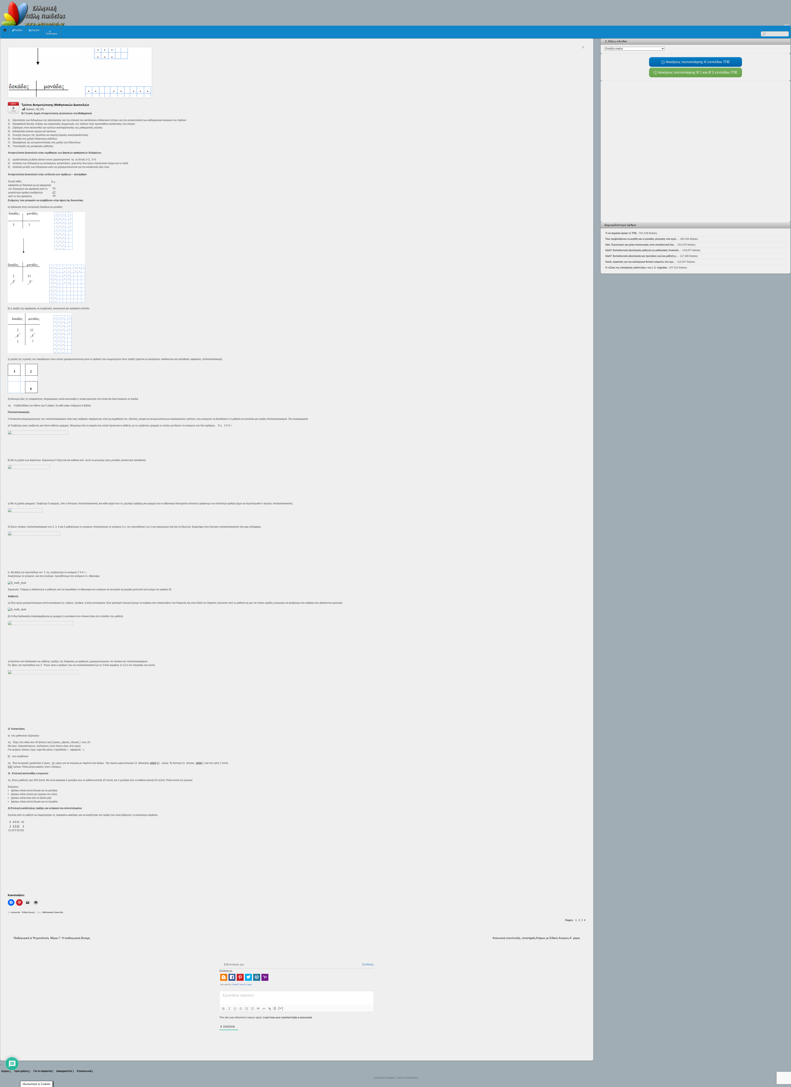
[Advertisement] (716, 11)
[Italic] (229, 1008)
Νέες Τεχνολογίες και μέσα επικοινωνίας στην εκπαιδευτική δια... (640, 244)
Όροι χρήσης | (22, 1071)
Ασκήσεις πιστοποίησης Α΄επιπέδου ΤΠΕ (697, 62)
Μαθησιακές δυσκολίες (52, 912)
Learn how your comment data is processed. (287, 1017)
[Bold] (223, 1008)
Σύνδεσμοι (51, 33)
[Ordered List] (246, 1008)
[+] (280, 1008)
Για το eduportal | (43, 1071)
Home (5, 30)
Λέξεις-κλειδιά (617, 41)
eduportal (15, 912)
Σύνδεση (367, 964)
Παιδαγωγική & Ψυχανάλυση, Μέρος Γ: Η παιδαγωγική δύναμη (52, 938)
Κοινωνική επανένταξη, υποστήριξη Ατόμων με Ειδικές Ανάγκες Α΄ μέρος (536, 938)
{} (275, 1008)
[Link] (270, 1008)
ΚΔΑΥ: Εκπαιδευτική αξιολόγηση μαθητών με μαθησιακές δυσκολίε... (642, 250)
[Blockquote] (258, 1008)
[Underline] (235, 1008)
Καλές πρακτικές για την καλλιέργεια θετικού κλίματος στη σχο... (640, 261)
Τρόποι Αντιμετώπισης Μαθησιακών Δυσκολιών (55, 104)
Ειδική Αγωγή (28, 912)
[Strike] (241, 1008)
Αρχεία (35, 30)
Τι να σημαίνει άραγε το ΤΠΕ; (621, 233)
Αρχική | (6, 1071)
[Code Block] (264, 1008)
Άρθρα (18, 30)
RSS (786, 25)
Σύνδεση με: (226, 970)
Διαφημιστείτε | (65, 1071)
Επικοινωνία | (85, 1071)
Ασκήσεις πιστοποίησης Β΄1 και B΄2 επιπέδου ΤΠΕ (697, 72)
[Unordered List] (252, 1008)
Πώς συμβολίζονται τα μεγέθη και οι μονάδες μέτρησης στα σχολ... (641, 239)
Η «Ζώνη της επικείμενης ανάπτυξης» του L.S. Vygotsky (636, 267)
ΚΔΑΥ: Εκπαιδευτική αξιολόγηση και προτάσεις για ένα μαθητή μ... (641, 256)
